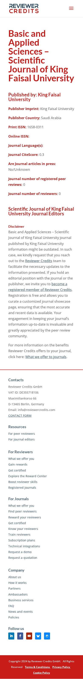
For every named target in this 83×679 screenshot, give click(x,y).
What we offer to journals (45, 356)
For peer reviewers (21, 434)
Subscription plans (21, 540)
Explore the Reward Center (27, 476)
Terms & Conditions (37, 667)
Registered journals (22, 488)
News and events (20, 612)
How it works (17, 583)
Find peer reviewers (22, 511)
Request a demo (19, 552)
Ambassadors (18, 594)
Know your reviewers (23, 529)
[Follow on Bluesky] (38, 635)
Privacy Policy (61, 667)
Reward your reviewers (24, 517)
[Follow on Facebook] (20, 635)
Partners (14, 588)
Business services (20, 600)
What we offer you (21, 459)
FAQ (11, 606)
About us (14, 577)
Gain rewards (17, 464)
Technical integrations (24, 546)
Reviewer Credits (38, 260)
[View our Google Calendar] (47, 635)
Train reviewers (19, 534)
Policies (13, 617)
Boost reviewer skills (22, 482)
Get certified (17, 470)
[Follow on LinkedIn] (11, 635)
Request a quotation (22, 558)
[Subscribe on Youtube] (29, 635)
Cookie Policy (41, 673)
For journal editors (21, 439)
